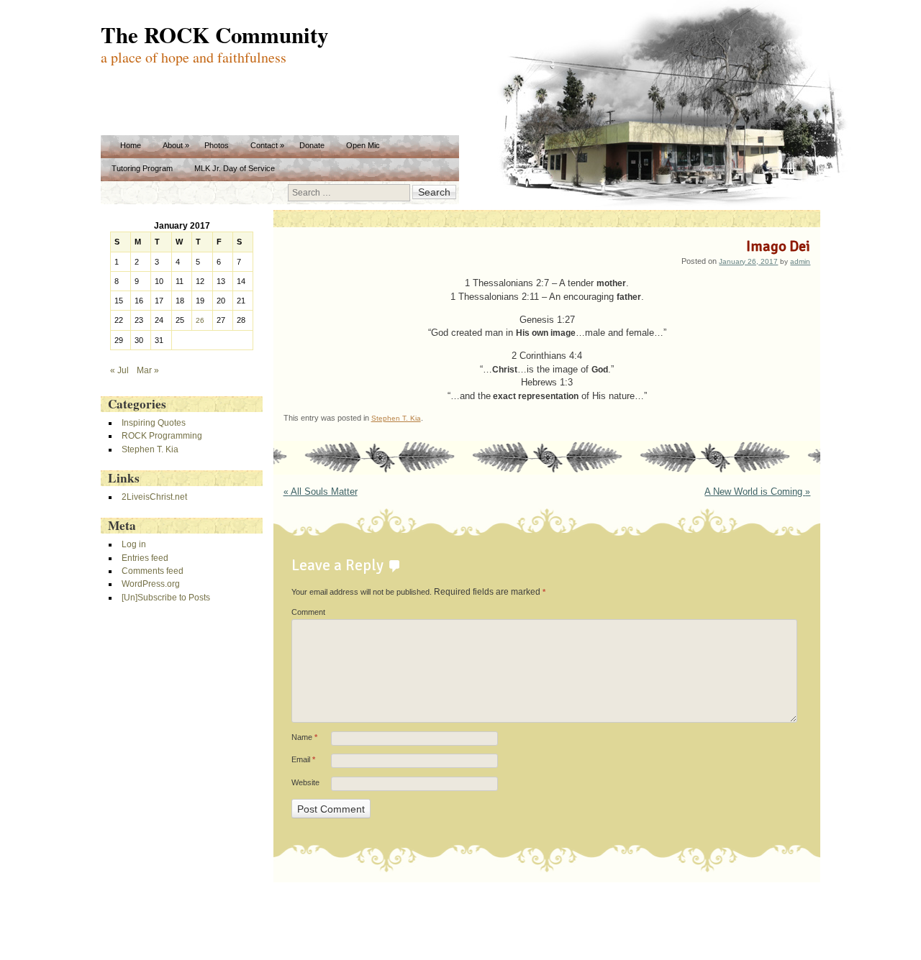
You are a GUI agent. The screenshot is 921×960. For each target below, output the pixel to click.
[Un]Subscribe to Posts (166, 597)
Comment (308, 612)
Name (304, 737)
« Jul (119, 370)
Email (303, 759)
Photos (216, 145)
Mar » (148, 370)
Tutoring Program (142, 168)
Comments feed (152, 570)
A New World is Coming (757, 492)
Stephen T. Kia (396, 418)
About (173, 145)
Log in (134, 544)
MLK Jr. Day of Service (234, 168)
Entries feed (145, 557)
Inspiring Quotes (154, 422)
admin (800, 261)
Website (305, 782)
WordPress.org (151, 583)
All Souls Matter (320, 492)
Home (130, 145)
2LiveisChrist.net (154, 496)
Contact (264, 145)
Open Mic (363, 145)
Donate (312, 145)
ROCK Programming (162, 435)
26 (200, 320)
